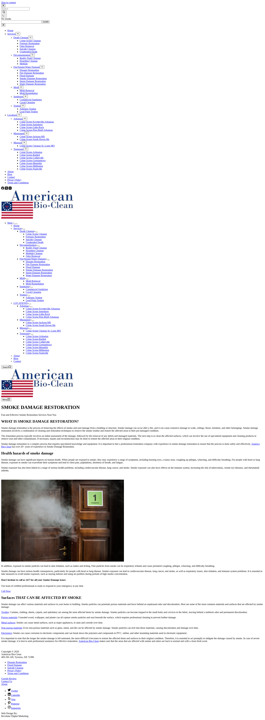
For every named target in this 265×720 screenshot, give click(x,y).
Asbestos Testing (34, 297)
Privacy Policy (14, 670)
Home (16, 225)
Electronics (6, 633)
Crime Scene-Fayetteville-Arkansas (43, 308)
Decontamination (28, 245)
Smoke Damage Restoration (39, 270)
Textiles (5, 612)
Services (17, 228)
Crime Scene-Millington (37, 350)
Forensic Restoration (36, 236)
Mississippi (25, 319)
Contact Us (6, 681)
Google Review (9, 678)
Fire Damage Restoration (38, 264)
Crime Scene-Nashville (37, 353)
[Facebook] (3, 188)
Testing (23, 295)
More (10, 223)
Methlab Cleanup (34, 253)
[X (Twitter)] (7, 188)
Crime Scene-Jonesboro (37, 311)
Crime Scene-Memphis (37, 347)
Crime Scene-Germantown (39, 344)
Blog (15, 358)
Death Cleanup (27, 231)
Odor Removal (33, 256)
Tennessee (25, 333)
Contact (17, 361)
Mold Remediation (35, 283)
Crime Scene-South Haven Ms (40, 325)
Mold (22, 278)
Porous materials (9, 617)
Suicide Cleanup (34, 239)
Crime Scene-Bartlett (36, 339)
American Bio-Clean (89, 641)
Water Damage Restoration (39, 275)
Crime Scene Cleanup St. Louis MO (43, 330)
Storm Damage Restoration (39, 272)
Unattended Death (34, 242)
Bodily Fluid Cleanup (36, 248)
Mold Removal (33, 281)
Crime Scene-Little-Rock (38, 314)
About (16, 355)
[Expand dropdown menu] (16, 223)
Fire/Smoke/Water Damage (33, 259)
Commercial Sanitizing (37, 289)
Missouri (24, 328)
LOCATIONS (20, 303)
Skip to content (8, 2)
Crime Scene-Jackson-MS (38, 322)
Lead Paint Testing (35, 300)
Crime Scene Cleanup (36, 234)
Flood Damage (33, 267)
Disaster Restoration (35, 261)
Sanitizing (24, 286)
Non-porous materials (11, 628)
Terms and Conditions (18, 673)
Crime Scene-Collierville (38, 342)
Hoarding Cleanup (35, 250)
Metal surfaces (8, 622)
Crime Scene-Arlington (37, 336)
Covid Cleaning (33, 292)
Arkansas (24, 306)
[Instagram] (10, 188)
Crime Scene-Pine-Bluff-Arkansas (42, 317)
